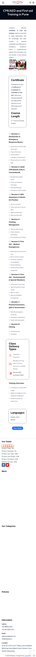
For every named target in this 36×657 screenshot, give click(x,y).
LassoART (27, 655)
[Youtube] (7, 465)
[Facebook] (3, 465)
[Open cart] (33, 3)
